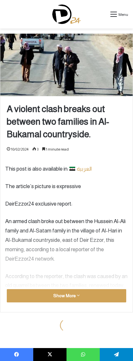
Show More (65, 295)
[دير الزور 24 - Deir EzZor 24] (66, 14)
